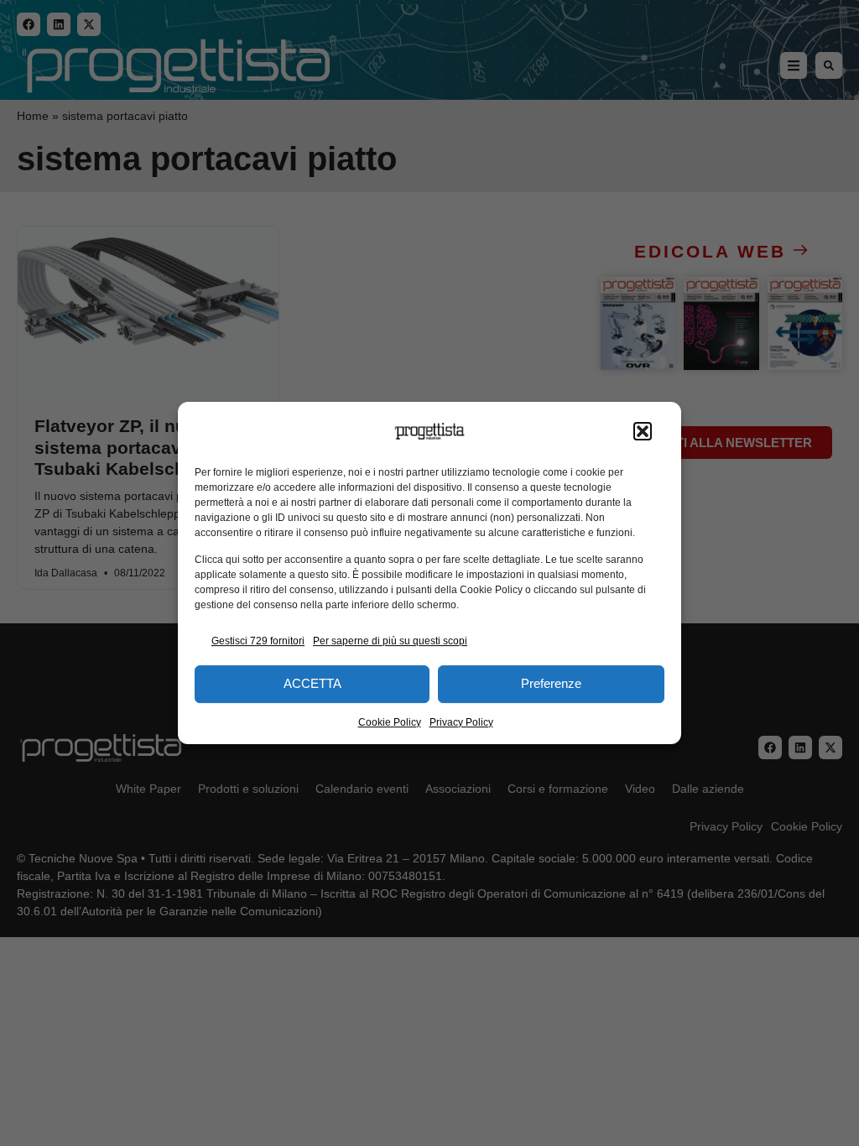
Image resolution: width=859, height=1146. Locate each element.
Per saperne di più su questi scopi (390, 641)
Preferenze (551, 683)
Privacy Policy (461, 722)
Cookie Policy (389, 722)
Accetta (312, 683)
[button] (642, 431)
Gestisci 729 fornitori (258, 641)
